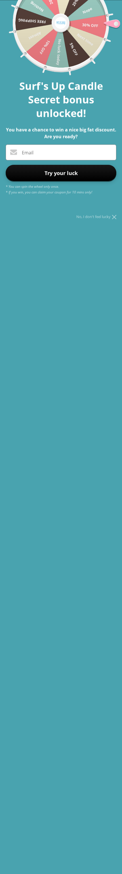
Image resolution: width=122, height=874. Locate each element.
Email (27, 152)
